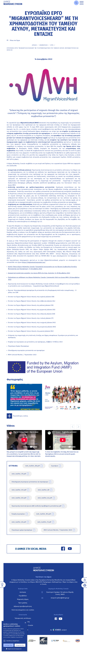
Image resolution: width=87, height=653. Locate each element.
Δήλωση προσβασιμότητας (23, 606)
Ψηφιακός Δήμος (23, 599)
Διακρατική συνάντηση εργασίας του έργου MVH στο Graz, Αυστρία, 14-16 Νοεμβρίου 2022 (39, 273)
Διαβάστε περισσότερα (17, 637)
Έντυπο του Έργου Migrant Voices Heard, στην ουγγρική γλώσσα (30, 322)
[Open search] (76, 2)
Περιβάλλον (23, 596)
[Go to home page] (13, 3)
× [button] (25, 622)
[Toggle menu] (82, 3)
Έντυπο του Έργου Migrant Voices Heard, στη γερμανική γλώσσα (30, 309)
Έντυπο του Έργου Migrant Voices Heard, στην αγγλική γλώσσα (29, 297)
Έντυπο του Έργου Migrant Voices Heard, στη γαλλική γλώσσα (29, 305)
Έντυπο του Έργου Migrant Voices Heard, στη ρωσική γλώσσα (29, 331)
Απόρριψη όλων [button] (20, 645)
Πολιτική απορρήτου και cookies (23, 610)
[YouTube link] (70, 549)
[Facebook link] (63, 549)
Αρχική (34, 45)
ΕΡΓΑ (51, 45)
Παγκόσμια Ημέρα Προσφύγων (18, 346)
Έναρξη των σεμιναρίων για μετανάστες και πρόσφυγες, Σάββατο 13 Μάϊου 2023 (35, 342)
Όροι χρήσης (22, 603)
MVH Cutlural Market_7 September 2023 (22, 354)
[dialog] (14, 636)
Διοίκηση (23, 592)
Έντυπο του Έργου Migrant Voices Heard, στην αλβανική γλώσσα (30, 301)
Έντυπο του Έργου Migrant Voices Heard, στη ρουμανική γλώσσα (30, 327)
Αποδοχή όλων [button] (8, 645)
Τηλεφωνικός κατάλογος (23, 618)
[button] (14, 649)
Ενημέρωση (43, 45)
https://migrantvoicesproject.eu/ (33, 262)
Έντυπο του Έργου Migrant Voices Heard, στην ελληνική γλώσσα (30, 314)
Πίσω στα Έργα (15, 40)
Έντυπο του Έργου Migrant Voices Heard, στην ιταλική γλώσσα (29, 318)
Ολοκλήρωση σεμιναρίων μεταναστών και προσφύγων (26, 350)
